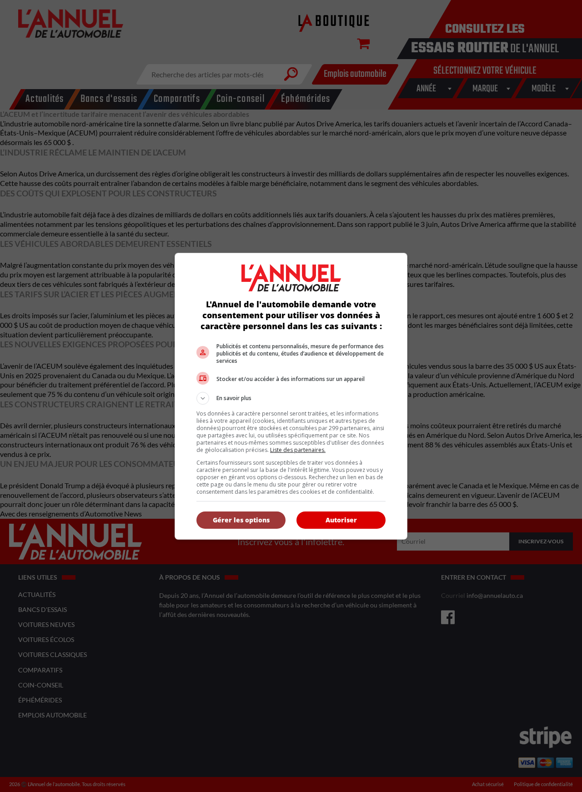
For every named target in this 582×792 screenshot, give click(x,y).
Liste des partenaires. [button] (298, 450)
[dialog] (291, 396)
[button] (291, 398)
